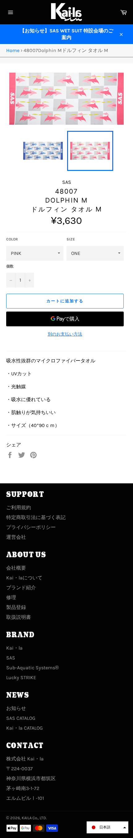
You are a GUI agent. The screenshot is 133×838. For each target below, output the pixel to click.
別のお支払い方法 (65, 334)
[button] (107, 827)
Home (12, 50)
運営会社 (16, 537)
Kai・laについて (24, 578)
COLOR (12, 239)
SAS (10, 658)
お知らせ (16, 708)
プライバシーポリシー (31, 527)
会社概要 (16, 568)
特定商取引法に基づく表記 (36, 517)
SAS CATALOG (20, 718)
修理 (11, 597)
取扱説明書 (18, 617)
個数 (10, 266)
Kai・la (14, 648)
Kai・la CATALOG (24, 728)
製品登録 (16, 607)
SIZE (70, 239)
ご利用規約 (18, 507)
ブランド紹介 (21, 587)
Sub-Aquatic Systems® (32, 668)
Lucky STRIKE (21, 677)
